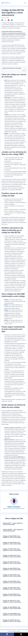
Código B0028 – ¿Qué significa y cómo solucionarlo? (13, 530)
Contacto (10, 631)
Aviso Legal (24, 629)
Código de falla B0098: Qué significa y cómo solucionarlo (12, 607)
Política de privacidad (5, 629)
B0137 (6, 304)
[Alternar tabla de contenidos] (23, 70)
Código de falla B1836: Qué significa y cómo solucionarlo (12, 543)
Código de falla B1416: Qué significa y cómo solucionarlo (12, 588)
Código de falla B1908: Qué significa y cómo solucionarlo (12, 594)
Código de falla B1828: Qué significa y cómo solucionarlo (12, 569)
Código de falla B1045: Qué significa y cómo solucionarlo (12, 575)
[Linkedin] (11, 20)
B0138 (6, 310)
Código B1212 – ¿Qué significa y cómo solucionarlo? (13, 523)
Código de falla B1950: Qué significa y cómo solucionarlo (12, 536)
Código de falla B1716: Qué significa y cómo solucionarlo (12, 620)
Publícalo (21, 634)
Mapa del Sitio (16, 631)
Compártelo (7, 634)
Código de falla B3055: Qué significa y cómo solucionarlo (12, 581)
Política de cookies (16, 629)
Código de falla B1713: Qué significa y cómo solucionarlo (12, 601)
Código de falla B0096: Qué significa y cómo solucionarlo (12, 614)
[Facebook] (2, 20)
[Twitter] (5, 20)
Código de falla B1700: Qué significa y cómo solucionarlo (12, 549)
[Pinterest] (8, 20)
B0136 (11, 23)
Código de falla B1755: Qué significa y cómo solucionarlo (12, 562)
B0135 (6, 299)
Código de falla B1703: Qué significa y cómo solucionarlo (12, 556)
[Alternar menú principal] (25, 2)
